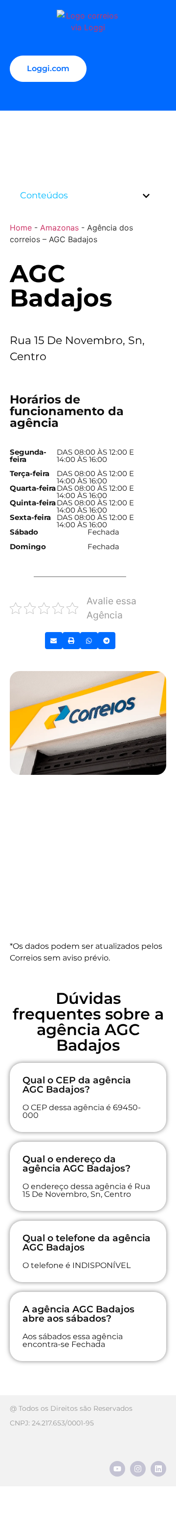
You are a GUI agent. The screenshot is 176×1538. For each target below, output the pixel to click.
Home (21, 227)
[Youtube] (117, 1469)
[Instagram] (138, 1469)
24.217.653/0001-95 (63, 1423)
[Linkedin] (158, 1469)
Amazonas (59, 227)
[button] (146, 196)
